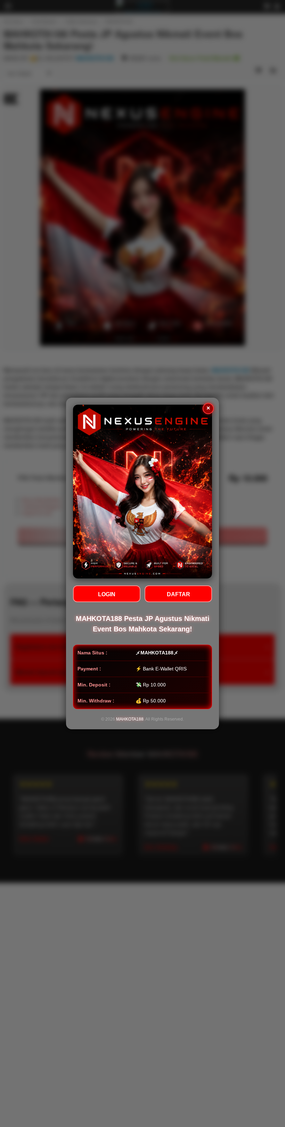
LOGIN (106, 594)
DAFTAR (178, 594)
